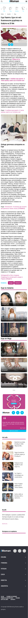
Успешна (3, 569)
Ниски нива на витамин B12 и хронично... (18, 496)
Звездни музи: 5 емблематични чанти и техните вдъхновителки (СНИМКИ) (12, 354)
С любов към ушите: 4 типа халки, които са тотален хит (13, 79)
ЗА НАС (2, 596)
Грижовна (4, 563)
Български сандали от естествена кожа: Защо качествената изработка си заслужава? (12, 368)
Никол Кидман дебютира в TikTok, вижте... (18, 485)
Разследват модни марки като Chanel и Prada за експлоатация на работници (14, 385)
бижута (17, 283)
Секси (3, 574)
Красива (3, 557)
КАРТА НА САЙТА (4, 599)
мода (11, 283)
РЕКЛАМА (18, 598)
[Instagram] (22, 413)
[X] (17, 413)
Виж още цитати (14, 431)
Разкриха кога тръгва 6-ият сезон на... (18, 465)
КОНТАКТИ (13, 599)
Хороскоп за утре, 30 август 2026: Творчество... (19, 444)
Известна (4, 580)
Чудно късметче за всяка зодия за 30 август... (19, 454)
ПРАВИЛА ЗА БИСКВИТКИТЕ (7, 598)
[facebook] (13, 413)
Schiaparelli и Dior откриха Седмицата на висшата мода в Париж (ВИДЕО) (12, 277)
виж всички (4, 523)
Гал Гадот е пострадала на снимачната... (18, 475)
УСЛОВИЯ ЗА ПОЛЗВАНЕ (12, 596)
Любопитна (4, 586)
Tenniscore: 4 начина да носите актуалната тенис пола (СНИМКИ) (14, 207)
